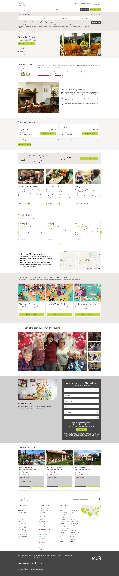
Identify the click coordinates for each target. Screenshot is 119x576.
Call (39, 22)
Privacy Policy (80, 26)
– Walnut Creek (63, 530)
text (77, 424)
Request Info (96, 22)
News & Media (42, 536)
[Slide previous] (61, 44)
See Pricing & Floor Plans (26, 44)
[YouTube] (94, 518)
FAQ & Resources (22, 523)
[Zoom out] (100, 254)
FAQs (19, 539)
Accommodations (68, 555)
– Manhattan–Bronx (74, 521)
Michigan (72, 512)
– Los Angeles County (64, 521)
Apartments (58, 75)
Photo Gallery (21, 519)
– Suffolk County (74, 530)
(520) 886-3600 (54, 475)
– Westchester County (75, 532)
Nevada (72, 514)
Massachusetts (73, 510)
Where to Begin (42, 526)
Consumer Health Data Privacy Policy (41, 555)
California (62, 510)
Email (49, 22)
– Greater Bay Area (64, 519)
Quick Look (25, 487)
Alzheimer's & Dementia (44, 521)
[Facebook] (99, 499)
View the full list (24, 203)
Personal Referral (42, 539)
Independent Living (22, 514)
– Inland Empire (63, 512)
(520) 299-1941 (26, 475)
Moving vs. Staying (22, 532)
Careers (40, 547)
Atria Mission (42, 532)
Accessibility (60, 555)
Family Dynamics (42, 512)
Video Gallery (42, 523)
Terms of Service (87, 26)
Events (19, 517)
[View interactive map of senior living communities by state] (91, 510)
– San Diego (62, 526)
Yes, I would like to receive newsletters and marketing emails (82, 426)
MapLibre (87, 268)
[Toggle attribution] (100, 268)
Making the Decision (43, 517)
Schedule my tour (47, 134)
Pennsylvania (73, 537)
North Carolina (73, 534)
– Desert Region (63, 514)
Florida (61, 537)
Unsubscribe (53, 555)
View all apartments (25, 144)
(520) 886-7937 (96, 4)
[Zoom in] (100, 253)
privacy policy (52, 26)
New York (72, 519)
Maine (71, 508)
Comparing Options (22, 534)
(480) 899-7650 (82, 475)
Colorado (62, 532)
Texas (71, 541)
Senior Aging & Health (44, 510)
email (88, 424)
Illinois (61, 541)
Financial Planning (22, 530)
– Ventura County (64, 528)
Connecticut (62, 534)
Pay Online (41, 545)
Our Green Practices (43, 534)
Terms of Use (21, 555)
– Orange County (64, 517)
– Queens (72, 528)
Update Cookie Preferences (24, 557)
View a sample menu (53, 203)
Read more (22, 239)
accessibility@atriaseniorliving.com (37, 569)
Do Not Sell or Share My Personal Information (43, 557)
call (82, 424)
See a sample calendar (82, 203)
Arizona (61, 508)
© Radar (91, 268)
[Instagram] (91, 518)
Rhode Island (73, 539)
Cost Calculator (21, 521)
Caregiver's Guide (42, 508)
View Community (37, 487)
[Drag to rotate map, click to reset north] (100, 256)
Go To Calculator (89, 158)
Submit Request (81, 429)
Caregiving (41, 514)
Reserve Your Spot (31, 314)
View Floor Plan (32, 134)
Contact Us (41, 549)
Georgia (61, 539)
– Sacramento (63, 523)
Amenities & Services (22, 512)
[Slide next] (99, 44)
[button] (100, 14)
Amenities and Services (43, 75)
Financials (41, 519)
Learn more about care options (24, 54)
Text (44, 22)
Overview (20, 508)
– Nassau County (74, 523)
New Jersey (72, 517)
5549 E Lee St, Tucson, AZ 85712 (82, 3)
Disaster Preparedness (22, 536)
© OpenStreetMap (96, 268)
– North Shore (73, 526)
